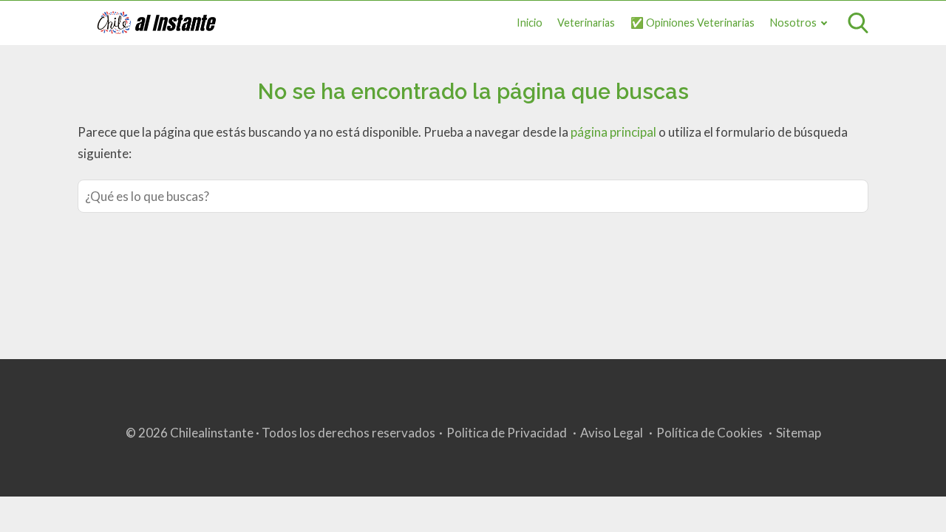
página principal (615, 132)
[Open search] (858, 23)
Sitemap (798, 432)
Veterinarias (586, 22)
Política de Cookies (709, 432)
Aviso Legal (611, 432)
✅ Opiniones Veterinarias (692, 22)
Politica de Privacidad (506, 432)
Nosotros (793, 22)
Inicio (529, 22)
